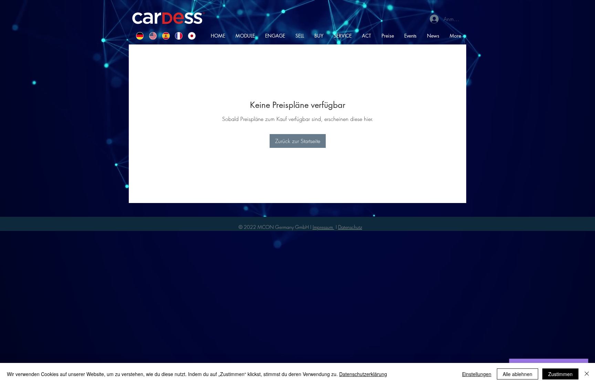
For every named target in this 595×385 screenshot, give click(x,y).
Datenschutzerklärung (363, 374)
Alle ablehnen (517, 374)
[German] (137, 35)
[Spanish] (163, 35)
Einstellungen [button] (476, 374)
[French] (176, 35)
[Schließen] (587, 373)
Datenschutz (350, 227)
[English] (150, 35)
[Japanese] (189, 35)
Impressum (323, 227)
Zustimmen (560, 374)
